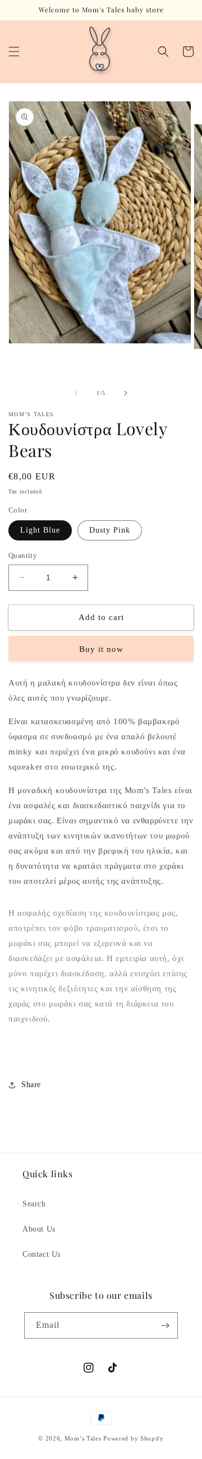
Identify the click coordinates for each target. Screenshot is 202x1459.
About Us (39, 1229)
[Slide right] (125, 393)
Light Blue (40, 530)
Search (34, 1204)
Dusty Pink (109, 530)
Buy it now (101, 649)
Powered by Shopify (133, 1438)
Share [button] (31, 1084)
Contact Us (41, 1254)
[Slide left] (76, 393)
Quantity (22, 555)
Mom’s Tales (83, 1438)
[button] (14, 51)
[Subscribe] (165, 1325)
